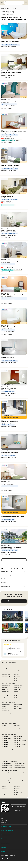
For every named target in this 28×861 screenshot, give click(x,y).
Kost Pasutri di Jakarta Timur (8, 776)
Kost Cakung (16, 697)
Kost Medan (4, 792)
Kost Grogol (4, 687)
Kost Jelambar (17, 689)
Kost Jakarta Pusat (6, 674)
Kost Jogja (4, 786)
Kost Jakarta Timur (6, 695)
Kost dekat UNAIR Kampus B (20, 740)
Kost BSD (16, 714)
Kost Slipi (16, 691)
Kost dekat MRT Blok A (6, 763)
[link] (18, 806)
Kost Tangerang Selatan (7, 716)
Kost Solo (16, 790)
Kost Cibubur (4, 697)
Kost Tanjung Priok (5, 710)
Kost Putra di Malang (18, 780)
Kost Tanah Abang (5, 680)
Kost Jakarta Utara (6, 704)
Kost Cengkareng (17, 687)
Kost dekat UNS (17, 746)
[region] (14, 622)
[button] (18, 810)
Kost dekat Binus (17, 750)
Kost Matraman (5, 699)
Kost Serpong (17, 718)
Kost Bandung (5, 788)
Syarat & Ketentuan (4, 855)
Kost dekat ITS (17, 742)
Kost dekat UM (5, 742)
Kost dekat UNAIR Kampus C (20, 744)
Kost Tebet (16, 664)
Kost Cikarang (17, 725)
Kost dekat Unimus (5, 757)
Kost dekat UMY (17, 755)
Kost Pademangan (18, 708)
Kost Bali (16, 794)
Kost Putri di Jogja (5, 772)
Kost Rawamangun (18, 695)
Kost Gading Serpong (18, 716)
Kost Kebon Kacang (18, 678)
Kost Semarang (17, 786)
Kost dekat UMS (5, 752)
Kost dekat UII (4, 755)
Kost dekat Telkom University (8, 750)
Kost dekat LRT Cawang (7, 767)
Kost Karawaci (5, 718)
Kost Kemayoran (5, 678)
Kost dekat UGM (5, 736)
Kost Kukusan (4, 731)
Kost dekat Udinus (18, 757)
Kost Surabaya (17, 788)
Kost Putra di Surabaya (19, 778)
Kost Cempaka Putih (6, 676)
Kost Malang (4, 790)
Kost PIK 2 (4, 708)
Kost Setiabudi (5, 666)
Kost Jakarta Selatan (6, 664)
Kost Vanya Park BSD (6, 720)
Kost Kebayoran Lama (18, 670)
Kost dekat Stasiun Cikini (7, 765)
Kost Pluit (16, 706)
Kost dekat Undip (17, 738)
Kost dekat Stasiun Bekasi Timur (20, 767)
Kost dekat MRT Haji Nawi (19, 765)
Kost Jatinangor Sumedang (20, 792)
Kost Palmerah (5, 689)
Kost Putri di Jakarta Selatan (20, 774)
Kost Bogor (4, 729)
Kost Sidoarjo (4, 794)
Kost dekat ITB (5, 744)
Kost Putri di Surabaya (6, 774)
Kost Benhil (16, 674)
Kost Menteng (17, 676)
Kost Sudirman (17, 680)
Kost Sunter (4, 706)
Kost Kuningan (5, 668)
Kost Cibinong (17, 731)
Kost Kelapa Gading (18, 704)
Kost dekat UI (4, 740)
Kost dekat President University (8, 759)
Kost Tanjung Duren (18, 685)
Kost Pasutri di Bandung (19, 782)
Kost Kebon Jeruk (5, 691)
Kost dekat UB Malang (6, 738)
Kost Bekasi (4, 725)
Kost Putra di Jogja (6, 780)
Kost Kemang (4, 670)
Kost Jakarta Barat (6, 685)
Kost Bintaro (16, 666)
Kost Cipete (16, 668)
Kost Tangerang (5, 714)
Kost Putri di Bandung (6, 778)
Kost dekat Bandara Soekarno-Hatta (20, 763)
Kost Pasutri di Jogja (6, 782)
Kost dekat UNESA (18, 736)
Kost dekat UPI (5, 746)
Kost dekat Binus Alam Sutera (20, 752)
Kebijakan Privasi (12, 855)
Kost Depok (16, 729)
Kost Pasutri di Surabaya (19, 772)
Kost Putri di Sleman (18, 776)
